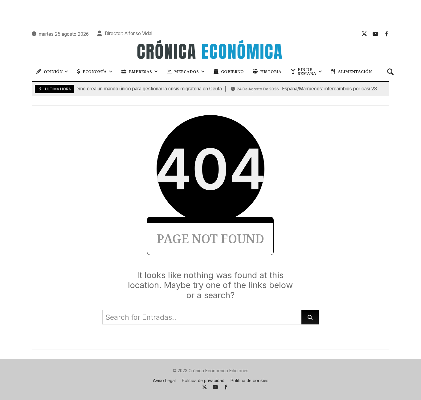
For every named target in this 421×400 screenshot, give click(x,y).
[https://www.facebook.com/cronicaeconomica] (386, 33)
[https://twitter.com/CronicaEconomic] (364, 33)
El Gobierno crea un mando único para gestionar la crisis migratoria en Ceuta (117, 89)
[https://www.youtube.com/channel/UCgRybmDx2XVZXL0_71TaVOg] (375, 33)
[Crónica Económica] (210, 50)
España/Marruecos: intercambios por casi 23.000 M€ (314, 89)
